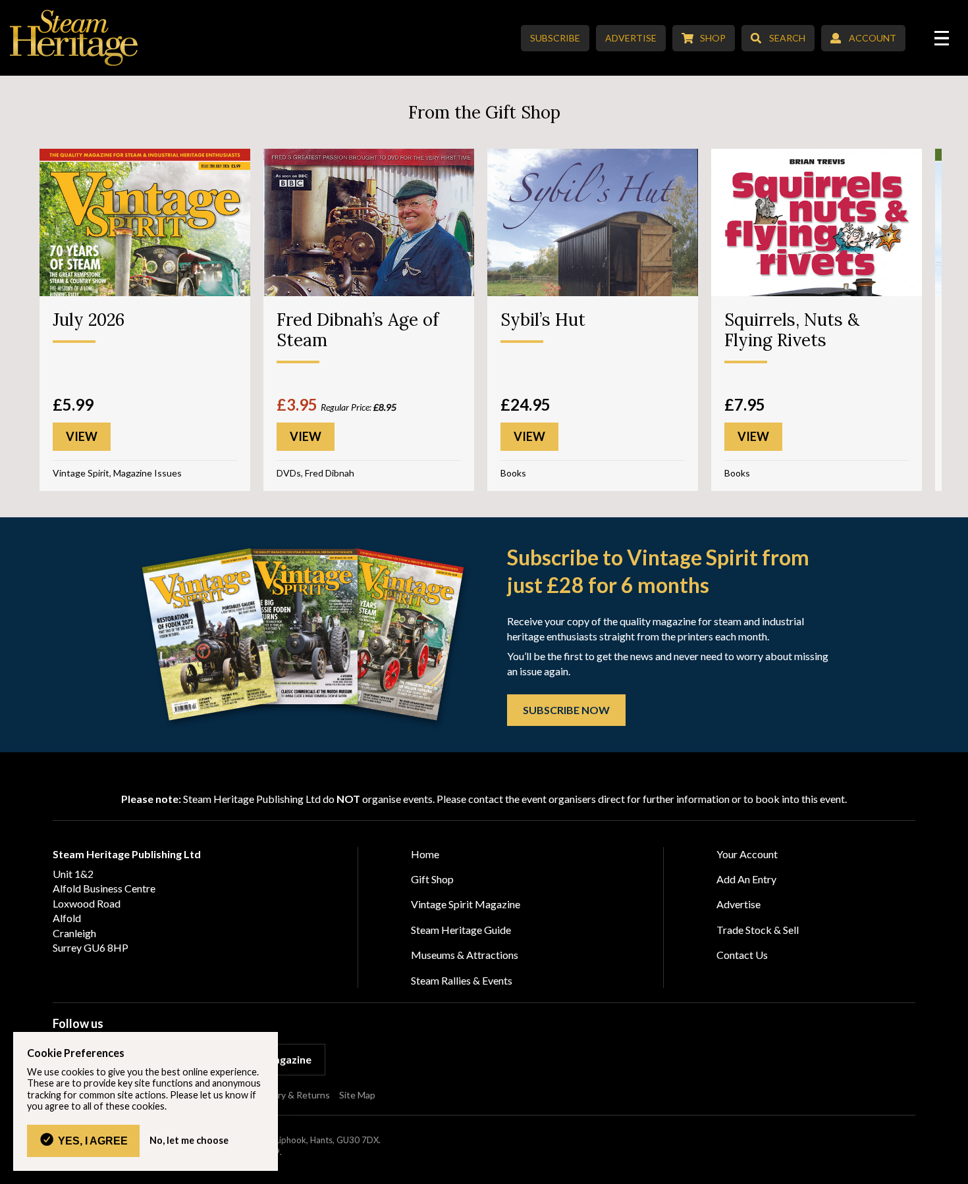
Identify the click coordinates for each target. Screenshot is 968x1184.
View (81, 436)
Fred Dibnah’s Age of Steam (358, 330)
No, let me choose (189, 1140)
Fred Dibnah (329, 472)
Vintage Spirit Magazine (465, 904)
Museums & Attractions (464, 954)
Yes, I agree (93, 1140)
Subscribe (555, 37)
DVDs (289, 472)
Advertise (631, 37)
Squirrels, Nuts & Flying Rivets (791, 330)
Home (425, 854)
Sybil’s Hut (542, 319)
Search (787, 37)
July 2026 (88, 319)
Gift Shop (432, 879)
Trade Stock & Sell (757, 929)
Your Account (747, 854)
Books (513, 472)
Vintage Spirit (81, 472)
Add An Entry (746, 879)
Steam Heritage (74, 38)
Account (872, 37)
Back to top (953, 1169)
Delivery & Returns (291, 1094)
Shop (713, 37)
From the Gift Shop (484, 112)
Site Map (357, 1094)
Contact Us (742, 954)
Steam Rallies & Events (461, 980)
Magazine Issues (147, 472)
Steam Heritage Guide (461, 929)
